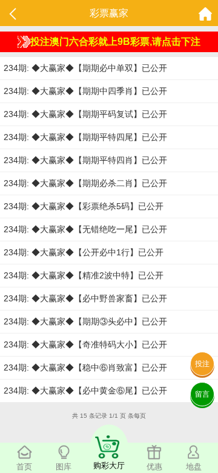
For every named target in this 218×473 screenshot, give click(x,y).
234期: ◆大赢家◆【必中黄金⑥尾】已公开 (85, 390)
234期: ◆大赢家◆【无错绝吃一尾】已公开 (85, 229)
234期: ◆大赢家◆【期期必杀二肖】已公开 (85, 183)
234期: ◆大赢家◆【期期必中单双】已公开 (85, 68)
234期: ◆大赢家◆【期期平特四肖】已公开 (85, 160)
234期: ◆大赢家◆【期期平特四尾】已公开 (85, 137)
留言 (202, 394)
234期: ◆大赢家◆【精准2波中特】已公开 (84, 275)
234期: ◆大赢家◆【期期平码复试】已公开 (85, 114)
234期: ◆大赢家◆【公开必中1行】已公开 (84, 252)
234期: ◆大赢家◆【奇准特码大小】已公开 (85, 344)
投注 (202, 364)
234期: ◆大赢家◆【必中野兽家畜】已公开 (85, 298)
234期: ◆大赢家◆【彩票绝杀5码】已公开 (84, 206)
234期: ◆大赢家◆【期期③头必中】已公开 (85, 321)
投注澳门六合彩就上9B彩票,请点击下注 (115, 41)
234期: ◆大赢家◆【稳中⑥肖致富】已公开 (85, 367)
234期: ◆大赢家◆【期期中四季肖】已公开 (85, 91)
